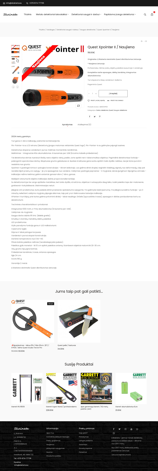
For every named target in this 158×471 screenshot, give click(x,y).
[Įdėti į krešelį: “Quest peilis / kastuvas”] (70, 340)
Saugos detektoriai (120, 110)
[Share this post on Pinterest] (100, 116)
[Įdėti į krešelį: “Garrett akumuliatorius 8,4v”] (122, 401)
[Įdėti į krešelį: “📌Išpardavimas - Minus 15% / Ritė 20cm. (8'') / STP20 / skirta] (24, 340)
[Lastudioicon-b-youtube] (131, 429)
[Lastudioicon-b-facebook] (114, 429)
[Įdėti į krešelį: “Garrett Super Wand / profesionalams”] (53, 401)
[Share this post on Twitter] (94, 116)
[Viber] (114, 433)
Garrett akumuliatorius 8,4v (126, 407)
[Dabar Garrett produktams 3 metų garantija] (142, 41)
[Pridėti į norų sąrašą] (35, 340)
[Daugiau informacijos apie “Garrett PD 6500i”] (18, 401)
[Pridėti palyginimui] (41, 340)
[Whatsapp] (137, 429)
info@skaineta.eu (21, 465)
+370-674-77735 (24, 458)
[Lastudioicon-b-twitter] (120, 429)
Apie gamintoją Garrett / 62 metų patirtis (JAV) (94, 408)
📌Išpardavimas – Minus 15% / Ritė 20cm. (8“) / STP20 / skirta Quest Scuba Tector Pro (30, 346)
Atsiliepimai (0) (84, 124)
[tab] (67, 125)
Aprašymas (67, 124)
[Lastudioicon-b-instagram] (125, 429)
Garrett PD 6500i (18, 407)
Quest (111, 110)
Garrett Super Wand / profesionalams (61, 407)
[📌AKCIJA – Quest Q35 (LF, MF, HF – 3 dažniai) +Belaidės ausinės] (145, 41)
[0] (152, 14)
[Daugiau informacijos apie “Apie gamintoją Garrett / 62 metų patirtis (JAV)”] (87, 401)
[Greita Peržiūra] (29, 340)
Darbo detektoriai (102, 110)
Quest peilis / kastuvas (67, 345)
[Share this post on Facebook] (89, 116)
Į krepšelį (113, 93)
